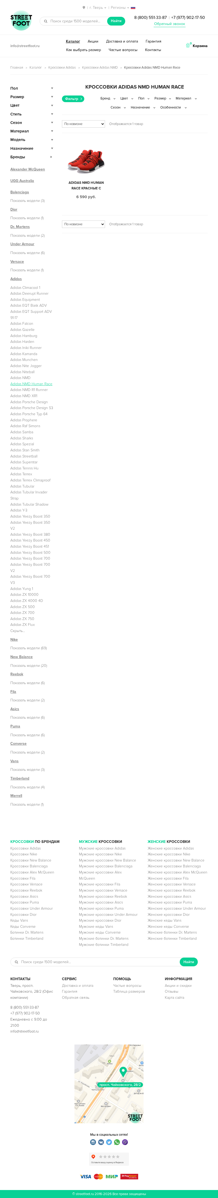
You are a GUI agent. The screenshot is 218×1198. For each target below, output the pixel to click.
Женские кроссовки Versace (172, 884)
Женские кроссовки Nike (169, 854)
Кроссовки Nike (23, 854)
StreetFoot (21, 21)
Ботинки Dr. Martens (26, 932)
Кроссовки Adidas (62, 67)
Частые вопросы (123, 50)
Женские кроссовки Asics (169, 896)
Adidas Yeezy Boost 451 (29, 546)
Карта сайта (174, 997)
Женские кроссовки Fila (168, 878)
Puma (15, 726)
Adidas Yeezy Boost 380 (30, 534)
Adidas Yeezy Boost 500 (30, 552)
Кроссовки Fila (22, 878)
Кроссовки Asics (24, 896)
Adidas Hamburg (23, 336)
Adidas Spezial (22, 444)
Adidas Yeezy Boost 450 (30, 540)
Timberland (19, 778)
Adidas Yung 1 (21, 588)
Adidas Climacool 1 (25, 287)
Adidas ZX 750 (22, 619)
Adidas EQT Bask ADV (28, 305)
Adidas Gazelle (22, 329)
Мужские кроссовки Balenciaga (105, 866)
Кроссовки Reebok (26, 890)
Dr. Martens (20, 226)
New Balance (21, 657)
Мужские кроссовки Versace (103, 890)
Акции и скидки (178, 985)
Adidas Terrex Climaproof (30, 480)
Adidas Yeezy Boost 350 (30, 516)
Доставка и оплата (122, 41)
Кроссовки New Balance (30, 860)
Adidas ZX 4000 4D (26, 600)
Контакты (153, 50)
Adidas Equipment (25, 299)
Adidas (16, 279)
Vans (14, 761)
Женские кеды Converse (168, 926)
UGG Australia (22, 180)
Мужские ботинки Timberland (103, 944)
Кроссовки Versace (26, 884)
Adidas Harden (22, 341)
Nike (14, 639)
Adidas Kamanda (23, 354)
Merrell (16, 795)
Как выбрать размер (83, 50)
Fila (13, 691)
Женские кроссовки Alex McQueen (177, 872)
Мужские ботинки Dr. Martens (103, 938)
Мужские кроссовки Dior (100, 920)
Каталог (73, 41)
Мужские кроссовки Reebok (103, 896)
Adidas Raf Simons (25, 426)
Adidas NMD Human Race (31, 384)
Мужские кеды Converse (100, 932)
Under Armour (22, 244)
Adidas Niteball (22, 372)
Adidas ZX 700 (22, 612)
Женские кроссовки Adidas (171, 848)
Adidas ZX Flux (22, 624)
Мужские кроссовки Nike (100, 854)
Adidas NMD (20, 378)
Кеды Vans (19, 920)
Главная (16, 67)
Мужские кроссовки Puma (101, 908)
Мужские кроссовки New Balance (107, 860)
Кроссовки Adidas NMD (100, 67)
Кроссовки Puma (24, 902)
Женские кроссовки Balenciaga (174, 866)
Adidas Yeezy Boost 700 (30, 558)
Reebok (16, 674)
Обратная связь (75, 997)
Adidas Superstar (23, 462)
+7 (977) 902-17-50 (188, 17)
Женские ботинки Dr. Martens (172, 932)
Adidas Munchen (24, 359)
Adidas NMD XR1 (23, 396)
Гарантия (153, 41)
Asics (14, 709)
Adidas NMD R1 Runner (29, 390)
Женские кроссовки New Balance (176, 860)
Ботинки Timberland (26, 938)
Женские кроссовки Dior (169, 914)
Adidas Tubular (22, 486)
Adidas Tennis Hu (24, 468)
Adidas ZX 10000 (24, 594)
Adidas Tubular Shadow (29, 504)
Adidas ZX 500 (22, 607)
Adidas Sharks (21, 438)
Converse (18, 743)
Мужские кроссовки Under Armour (108, 914)
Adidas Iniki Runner (25, 348)
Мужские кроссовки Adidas (102, 848)
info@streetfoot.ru (25, 46)
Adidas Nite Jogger (25, 366)
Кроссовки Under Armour (31, 908)
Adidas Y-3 (18, 510)
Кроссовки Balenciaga (29, 866)
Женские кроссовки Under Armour (177, 908)
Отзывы (171, 991)
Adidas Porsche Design (29, 402)
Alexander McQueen (27, 169)
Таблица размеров (129, 991)
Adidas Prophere (23, 420)
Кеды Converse (23, 926)
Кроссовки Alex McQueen (32, 872)
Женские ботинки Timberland (172, 938)
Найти (116, 21)
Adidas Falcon (21, 323)
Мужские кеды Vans (96, 926)
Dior (13, 209)
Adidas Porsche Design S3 (31, 408)
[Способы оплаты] (109, 1178)
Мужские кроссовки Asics (101, 902)
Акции (93, 41)
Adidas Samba (21, 432)
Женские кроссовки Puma (170, 902)
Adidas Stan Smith (25, 450)
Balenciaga (19, 192)
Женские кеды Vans (164, 920)
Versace (17, 261)
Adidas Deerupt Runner (29, 293)
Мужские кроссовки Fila (99, 884)
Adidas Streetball (23, 456)
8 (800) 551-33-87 (150, 17)
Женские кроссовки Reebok (171, 890)
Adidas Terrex (21, 474)
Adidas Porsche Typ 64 (29, 414)
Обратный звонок (169, 24)
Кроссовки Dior (23, 914)
